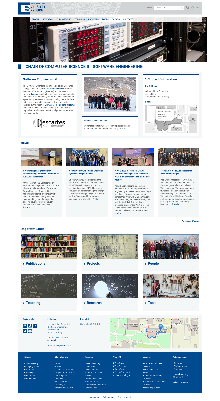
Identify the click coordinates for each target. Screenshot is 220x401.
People (35, 19)
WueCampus (120, 366)
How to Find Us (151, 369)
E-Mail (148, 102)
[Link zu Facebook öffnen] (25, 331)
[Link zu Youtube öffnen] (30, 331)
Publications (64, 19)
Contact (128, 19)
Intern (149, 7)
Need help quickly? (152, 387)
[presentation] (41, 165)
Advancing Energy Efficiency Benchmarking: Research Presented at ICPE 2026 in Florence (41, 174)
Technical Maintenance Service (155, 383)
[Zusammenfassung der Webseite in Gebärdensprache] (192, 7)
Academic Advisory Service (93, 374)
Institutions (30, 375)
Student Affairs (91, 381)
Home (28, 357)
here (92, 128)
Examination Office (93, 378)
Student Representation (95, 384)
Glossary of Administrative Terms (65, 386)
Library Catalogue (122, 375)
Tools (105, 19)
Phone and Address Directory (153, 365)
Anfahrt (85, 319)
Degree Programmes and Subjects (64, 374)
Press (147, 372)
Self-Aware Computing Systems (60, 105)
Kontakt (52, 319)
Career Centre (91, 387)
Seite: (175, 382)
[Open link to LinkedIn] (35, 326)
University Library (92, 363)
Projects (93, 19)
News (57, 363)
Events (116, 19)
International (30, 378)
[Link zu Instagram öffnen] (25, 326)
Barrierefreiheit (124, 397)
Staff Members (62, 381)
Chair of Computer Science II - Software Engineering (84, 66)
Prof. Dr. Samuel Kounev (52, 88)
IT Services (90, 366)
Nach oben (179, 369)
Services (89, 357)
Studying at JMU (32, 366)
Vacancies (60, 378)
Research (48, 19)
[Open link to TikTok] (30, 326)
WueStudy (119, 363)
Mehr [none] (27, 207)
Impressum (94, 397)
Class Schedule (122, 369)
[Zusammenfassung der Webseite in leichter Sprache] (187, 7)
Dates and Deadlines (64, 369)
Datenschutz (108, 397)
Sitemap (178, 363)
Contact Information (162, 79)
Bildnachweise (180, 366)
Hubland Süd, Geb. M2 (90, 324)
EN (197, 7)
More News (192, 221)
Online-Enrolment (122, 372)
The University (31, 363)
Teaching (80, 19)
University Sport (92, 369)
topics (34, 94)
